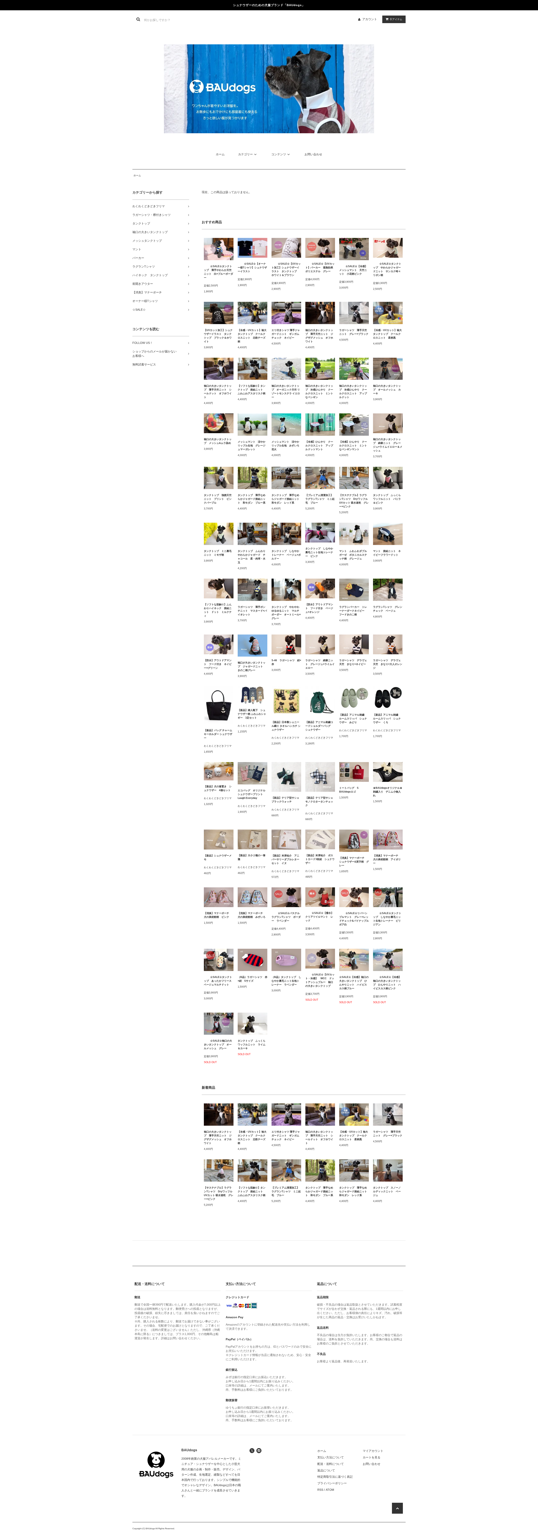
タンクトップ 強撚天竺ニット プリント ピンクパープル (218, 499)
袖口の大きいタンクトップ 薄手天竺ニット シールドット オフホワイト (218, 391)
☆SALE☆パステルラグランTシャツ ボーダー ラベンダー (286, 917)
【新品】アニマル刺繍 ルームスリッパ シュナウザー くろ (387, 718)
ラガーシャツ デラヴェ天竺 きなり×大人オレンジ (387, 664)
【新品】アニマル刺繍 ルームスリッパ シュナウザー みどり (353, 718)
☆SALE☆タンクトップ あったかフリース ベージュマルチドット (218, 981)
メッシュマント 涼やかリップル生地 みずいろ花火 (285, 445)
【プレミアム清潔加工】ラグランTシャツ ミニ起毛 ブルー (320, 499)
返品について (326, 1470)
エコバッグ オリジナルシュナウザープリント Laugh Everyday (251, 794)
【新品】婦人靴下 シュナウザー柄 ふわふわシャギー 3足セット (252, 714)
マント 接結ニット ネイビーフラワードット (387, 553)
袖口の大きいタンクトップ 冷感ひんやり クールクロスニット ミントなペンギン (319, 391)
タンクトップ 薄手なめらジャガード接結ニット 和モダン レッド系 (286, 499)
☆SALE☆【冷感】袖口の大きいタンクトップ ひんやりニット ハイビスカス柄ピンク (387, 983)
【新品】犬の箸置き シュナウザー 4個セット (218, 788)
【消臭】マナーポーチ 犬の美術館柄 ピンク (218, 915)
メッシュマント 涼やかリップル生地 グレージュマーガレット (251, 445)
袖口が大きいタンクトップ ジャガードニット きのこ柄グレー (251, 666)
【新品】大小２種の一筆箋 (251, 857)
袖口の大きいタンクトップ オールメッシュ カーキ (387, 389)
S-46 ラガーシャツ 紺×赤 (286, 662)
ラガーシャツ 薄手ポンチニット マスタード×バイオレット (252, 611)
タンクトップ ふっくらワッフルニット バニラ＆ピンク (387, 499)
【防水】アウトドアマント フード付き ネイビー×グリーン (218, 664)
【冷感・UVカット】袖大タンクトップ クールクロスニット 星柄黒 (387, 334)
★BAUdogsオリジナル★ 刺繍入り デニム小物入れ (388, 791)
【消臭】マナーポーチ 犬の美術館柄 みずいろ (251, 915)
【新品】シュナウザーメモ (218, 857)
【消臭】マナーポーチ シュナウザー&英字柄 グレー (354, 861)
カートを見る (371, 1457)
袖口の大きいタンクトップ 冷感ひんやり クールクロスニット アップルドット (353, 391)
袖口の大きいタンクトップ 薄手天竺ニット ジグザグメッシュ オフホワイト (319, 336)
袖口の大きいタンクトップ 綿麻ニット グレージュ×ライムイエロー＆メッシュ (387, 445)
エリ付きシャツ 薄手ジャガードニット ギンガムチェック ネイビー (286, 334)
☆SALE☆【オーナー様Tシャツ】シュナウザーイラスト (252, 267)
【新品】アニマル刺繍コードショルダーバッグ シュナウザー (319, 726)
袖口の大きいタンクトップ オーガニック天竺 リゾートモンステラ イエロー (286, 391)
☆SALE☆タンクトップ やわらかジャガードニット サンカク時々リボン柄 (387, 269)
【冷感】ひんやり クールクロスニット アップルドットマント (319, 445)
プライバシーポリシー (332, 1483)
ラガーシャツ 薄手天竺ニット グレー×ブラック (353, 332)
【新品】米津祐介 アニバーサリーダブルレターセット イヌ (285, 859)
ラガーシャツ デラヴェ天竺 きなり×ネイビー (353, 662)
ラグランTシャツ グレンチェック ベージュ (387, 609)
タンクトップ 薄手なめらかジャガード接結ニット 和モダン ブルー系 (251, 499)
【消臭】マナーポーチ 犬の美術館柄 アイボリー (387, 859)
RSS (320, 1489)
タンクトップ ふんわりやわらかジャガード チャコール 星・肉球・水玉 (251, 557)
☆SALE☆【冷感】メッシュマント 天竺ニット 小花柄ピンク (353, 270)
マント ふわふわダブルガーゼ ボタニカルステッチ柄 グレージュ (353, 555)
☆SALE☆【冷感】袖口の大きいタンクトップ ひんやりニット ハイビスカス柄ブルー (354, 983)
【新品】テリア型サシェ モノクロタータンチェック (320, 801)
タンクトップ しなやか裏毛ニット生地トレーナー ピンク (319, 552)
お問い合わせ (313, 154)
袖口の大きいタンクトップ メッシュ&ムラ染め (218, 441)
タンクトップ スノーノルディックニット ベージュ (387, 1191)
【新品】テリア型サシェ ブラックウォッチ (286, 799)
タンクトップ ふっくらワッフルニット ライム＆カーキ (251, 1044)
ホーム (220, 154)
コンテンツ (278, 154)
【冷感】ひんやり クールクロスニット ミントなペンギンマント (353, 445)
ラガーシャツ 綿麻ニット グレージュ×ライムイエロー (320, 664)
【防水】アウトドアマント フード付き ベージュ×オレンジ (319, 608)
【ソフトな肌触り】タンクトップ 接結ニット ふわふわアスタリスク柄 (251, 389)
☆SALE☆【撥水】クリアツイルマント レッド (319, 917)
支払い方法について (330, 1457)
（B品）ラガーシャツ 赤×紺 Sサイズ (252, 979)
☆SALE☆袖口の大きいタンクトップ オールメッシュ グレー (218, 1044)
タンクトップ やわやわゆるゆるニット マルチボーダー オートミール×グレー (286, 613)
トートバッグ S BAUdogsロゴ (350, 789)
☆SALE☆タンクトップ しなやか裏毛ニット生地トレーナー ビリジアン (387, 919)
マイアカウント (373, 1451)
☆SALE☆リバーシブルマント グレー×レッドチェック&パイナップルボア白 (354, 919)
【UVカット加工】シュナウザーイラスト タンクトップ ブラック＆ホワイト (218, 336)
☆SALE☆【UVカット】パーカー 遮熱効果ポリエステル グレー (320, 267)
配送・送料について (330, 1464)
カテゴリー (245, 154)
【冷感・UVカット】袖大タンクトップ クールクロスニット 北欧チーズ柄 (252, 336)
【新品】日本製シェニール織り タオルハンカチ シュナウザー (286, 726)
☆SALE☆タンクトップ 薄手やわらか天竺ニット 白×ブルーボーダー (218, 272)
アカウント (369, 19)
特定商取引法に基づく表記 (335, 1476)
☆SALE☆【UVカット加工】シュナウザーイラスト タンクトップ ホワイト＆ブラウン (286, 269)
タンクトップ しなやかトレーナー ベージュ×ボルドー (286, 555)
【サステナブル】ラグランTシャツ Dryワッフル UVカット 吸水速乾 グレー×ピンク (354, 501)
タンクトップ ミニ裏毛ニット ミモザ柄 (218, 553)
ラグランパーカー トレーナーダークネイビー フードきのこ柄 (353, 611)
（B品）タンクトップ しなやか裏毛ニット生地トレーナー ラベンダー (286, 981)
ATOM (330, 1489)
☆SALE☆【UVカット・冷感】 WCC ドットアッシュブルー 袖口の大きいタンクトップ (320, 980)
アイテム (396, 19)
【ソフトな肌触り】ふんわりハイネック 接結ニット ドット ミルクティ (218, 610)
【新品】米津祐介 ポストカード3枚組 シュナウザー (320, 859)
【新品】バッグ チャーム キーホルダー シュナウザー (218, 734)
